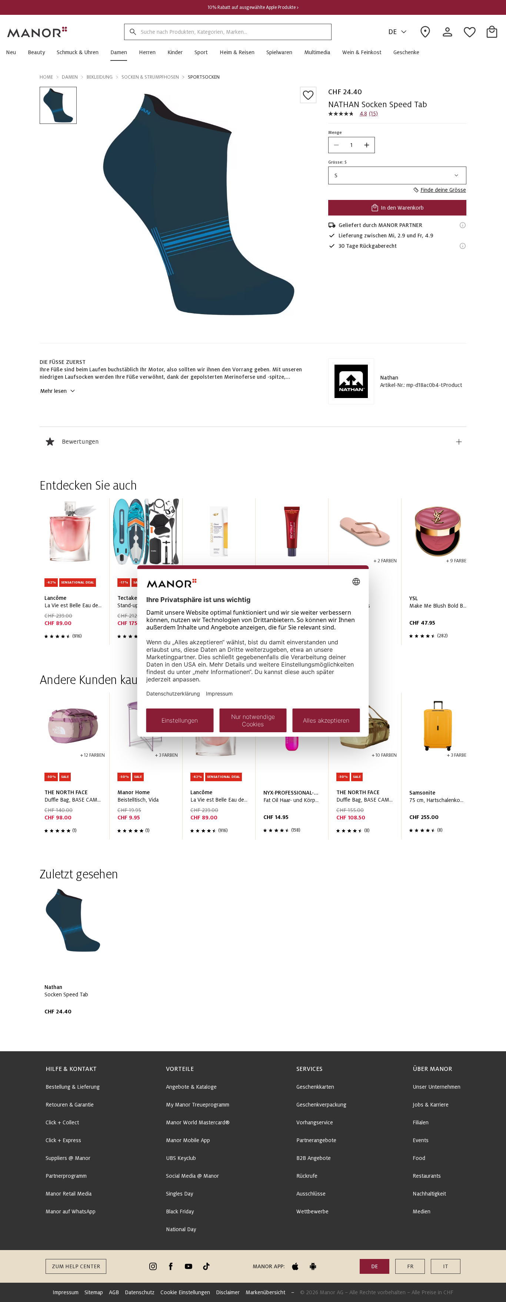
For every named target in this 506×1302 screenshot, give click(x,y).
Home (46, 77)
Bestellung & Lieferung (73, 1087)
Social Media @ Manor (192, 1176)
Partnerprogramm (66, 1176)
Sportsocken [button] (204, 77)
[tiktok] (206, 1266)
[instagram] (153, 1266)
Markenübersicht (265, 1292)
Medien (421, 1211)
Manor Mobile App (188, 1140)
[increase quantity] (366, 145)
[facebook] (170, 1266)
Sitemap (93, 1292)
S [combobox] (335, 175)
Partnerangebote (316, 1140)
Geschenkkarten (315, 1087)
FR (410, 1266)
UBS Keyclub (181, 1158)
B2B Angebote (313, 1158)
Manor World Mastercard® (198, 1122)
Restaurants (427, 1176)
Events (421, 1140)
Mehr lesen (53, 391)
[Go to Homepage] (37, 32)
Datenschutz (139, 1292)
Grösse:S (337, 162)
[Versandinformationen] (462, 225)
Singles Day (179, 1194)
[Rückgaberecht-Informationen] (462, 246)
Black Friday (180, 1211)
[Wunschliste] (308, 95)
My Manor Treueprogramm (197, 1105)
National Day (181, 1229)
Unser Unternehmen (436, 1087)
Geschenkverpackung (321, 1105)
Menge (335, 132)
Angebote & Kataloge (191, 1087)
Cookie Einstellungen (185, 1292)
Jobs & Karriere (431, 1105)
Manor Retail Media (68, 1194)
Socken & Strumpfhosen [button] (150, 77)
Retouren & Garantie (70, 1105)
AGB (114, 1292)
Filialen (421, 1122)
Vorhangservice (314, 1122)
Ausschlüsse (311, 1194)
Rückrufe (306, 1176)
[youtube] (188, 1266)
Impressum (66, 1292)
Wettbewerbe (312, 1211)
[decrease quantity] (336, 145)
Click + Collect (62, 1122)
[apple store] (295, 1266)
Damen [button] (70, 77)
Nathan (389, 378)
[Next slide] (439, 574)
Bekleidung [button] (100, 77)
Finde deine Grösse (443, 190)
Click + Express (63, 1140)
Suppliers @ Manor (68, 1158)
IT (445, 1266)
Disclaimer (228, 1292)
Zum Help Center (76, 1266)
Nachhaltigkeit (429, 1194)
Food (419, 1158)
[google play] (313, 1266)
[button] (14, 52)
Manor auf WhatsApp (71, 1211)
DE (392, 32)
